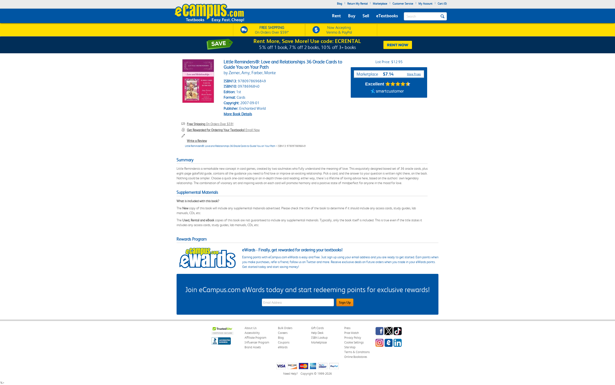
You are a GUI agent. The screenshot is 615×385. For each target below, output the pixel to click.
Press (347, 328)
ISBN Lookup (319, 337)
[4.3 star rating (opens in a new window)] (398, 84)
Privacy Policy (352, 337)
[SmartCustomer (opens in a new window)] (387, 92)
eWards (283, 347)
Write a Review (197, 141)
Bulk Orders (285, 328)
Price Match (351, 333)
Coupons (283, 342)
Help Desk (317, 333)
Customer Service (403, 3)
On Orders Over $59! (210, 124)
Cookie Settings (354, 342)
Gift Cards (317, 328)
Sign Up (345, 302)
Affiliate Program (255, 337)
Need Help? (290, 373)
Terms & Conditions (357, 352)
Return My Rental (357, 3)
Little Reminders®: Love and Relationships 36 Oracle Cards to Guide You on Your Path (230, 146)
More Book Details (238, 114)
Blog (339, 3)
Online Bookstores (355, 357)
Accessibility (252, 333)
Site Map (350, 347)
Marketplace (380, 3)
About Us (251, 328)
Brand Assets (253, 347)
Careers (283, 333)
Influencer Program (257, 342)
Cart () (442, 3)
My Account (425, 3)
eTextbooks (387, 15)
